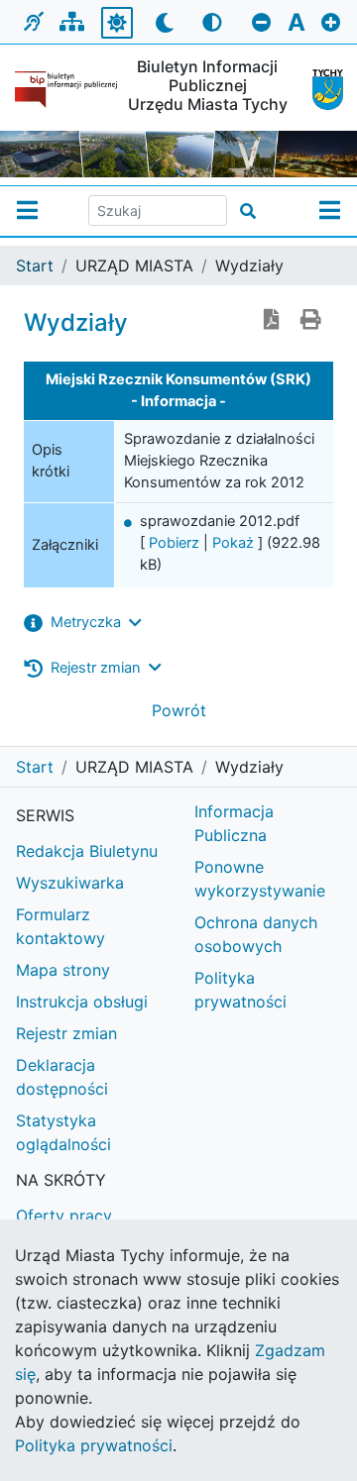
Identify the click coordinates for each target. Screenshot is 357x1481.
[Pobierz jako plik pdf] (272, 321)
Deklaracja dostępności (62, 1077)
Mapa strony (63, 970)
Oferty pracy (64, 1215)
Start (35, 265)
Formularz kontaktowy (60, 926)
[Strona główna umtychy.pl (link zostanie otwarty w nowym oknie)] (320, 89)
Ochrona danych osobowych (255, 934)
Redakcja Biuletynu (87, 851)
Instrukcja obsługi (82, 1001)
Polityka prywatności (240, 989)
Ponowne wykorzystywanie (259, 878)
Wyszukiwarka (70, 883)
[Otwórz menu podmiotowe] (27, 211)
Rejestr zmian (66, 1033)
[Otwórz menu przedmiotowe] (329, 211)
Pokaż (233, 543)
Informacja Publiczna (234, 823)
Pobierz (174, 543)
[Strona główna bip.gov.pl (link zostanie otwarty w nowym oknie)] (66, 89)
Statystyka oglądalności (63, 1132)
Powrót (179, 710)
